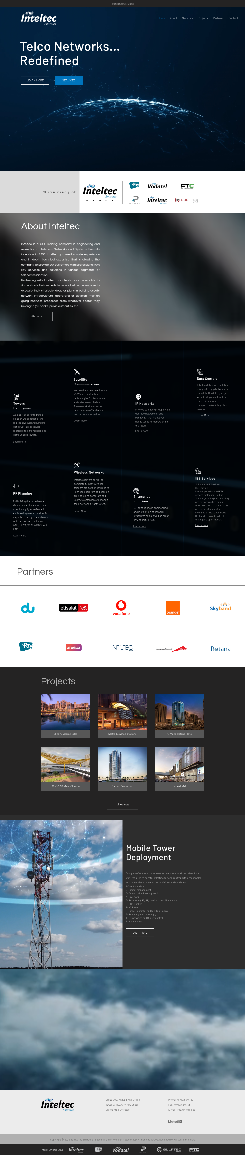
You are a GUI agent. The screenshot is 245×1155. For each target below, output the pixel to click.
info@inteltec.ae (186, 1109)
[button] (233, 18)
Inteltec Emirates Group (123, 4)
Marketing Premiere (184, 1139)
